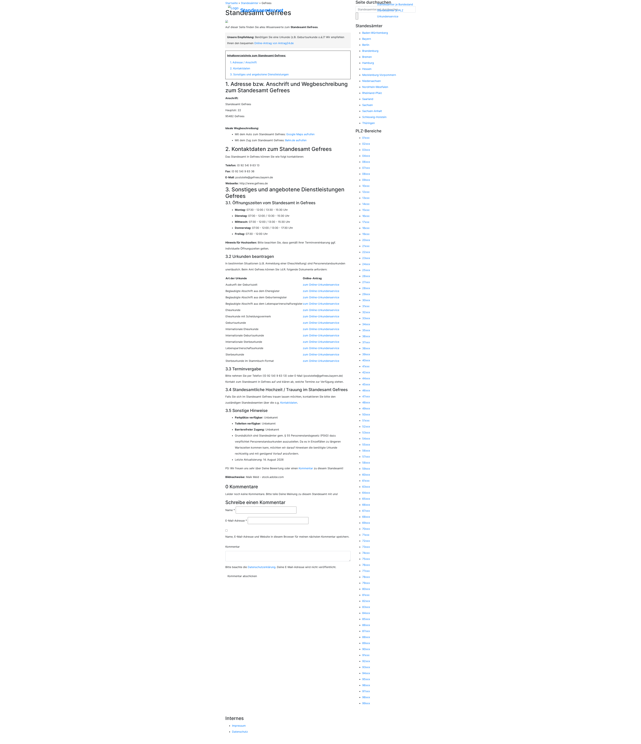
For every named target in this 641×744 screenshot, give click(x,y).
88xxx (366, 637)
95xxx (366, 679)
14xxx (366, 204)
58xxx (366, 462)
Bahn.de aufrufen (295, 140)
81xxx (366, 595)
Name (230, 510)
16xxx (366, 216)
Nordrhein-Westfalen (375, 87)
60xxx (366, 474)
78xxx (366, 577)
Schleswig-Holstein (374, 117)
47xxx (366, 396)
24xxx (366, 264)
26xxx (366, 276)
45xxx (366, 384)
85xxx (366, 619)
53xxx (366, 432)
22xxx (366, 252)
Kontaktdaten (288, 402)
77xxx (366, 571)
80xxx (366, 589)
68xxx (366, 516)
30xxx (366, 300)
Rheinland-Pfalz (372, 93)
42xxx (366, 372)
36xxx (366, 336)
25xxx (366, 270)
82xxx (366, 601)
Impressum (239, 725)
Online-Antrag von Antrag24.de (274, 43)
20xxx (366, 240)
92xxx (366, 661)
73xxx (366, 546)
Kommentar (306, 468)
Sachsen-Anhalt (372, 111)
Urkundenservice (387, 16)
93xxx (366, 667)
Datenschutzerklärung (261, 567)
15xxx (366, 210)
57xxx (366, 456)
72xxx (366, 540)
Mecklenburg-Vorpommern (379, 75)
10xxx (366, 186)
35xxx (366, 330)
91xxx (366, 655)
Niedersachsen (371, 81)
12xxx (366, 192)
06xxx (366, 161)
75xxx (366, 559)
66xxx (366, 504)
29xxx (366, 294)
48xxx (366, 402)
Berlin (365, 44)
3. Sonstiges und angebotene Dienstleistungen (259, 74)
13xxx (366, 198)
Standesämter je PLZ (390, 10)
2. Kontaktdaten (240, 68)
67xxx (366, 510)
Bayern (366, 38)
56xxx (366, 450)
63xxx (366, 486)
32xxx (366, 312)
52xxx (366, 426)
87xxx (366, 631)
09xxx (366, 179)
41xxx (366, 366)
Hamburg (368, 63)
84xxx (366, 613)
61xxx (366, 480)
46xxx (366, 390)
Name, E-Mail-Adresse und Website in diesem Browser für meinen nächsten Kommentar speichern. (287, 536)
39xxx (366, 354)
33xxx (366, 318)
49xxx (366, 408)
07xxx (366, 167)
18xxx (366, 228)
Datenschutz (240, 731)
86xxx (366, 625)
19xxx (366, 234)
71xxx (365, 534)
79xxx (366, 583)
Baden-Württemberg (375, 32)
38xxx (366, 348)
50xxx (366, 414)
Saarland (367, 99)
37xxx (366, 342)
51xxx (366, 420)
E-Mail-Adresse (236, 520)
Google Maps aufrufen (300, 134)
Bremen (367, 56)
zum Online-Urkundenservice (321, 284)
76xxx (366, 565)
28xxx (366, 288)
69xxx (366, 522)
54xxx (366, 438)
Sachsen (367, 105)
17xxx (365, 222)
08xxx (366, 173)
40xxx (366, 360)
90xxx (366, 649)
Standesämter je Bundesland (395, 4)
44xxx (366, 378)
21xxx (366, 246)
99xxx (366, 703)
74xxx (366, 552)
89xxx (366, 643)
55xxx (366, 444)
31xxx (366, 306)
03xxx (366, 149)
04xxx (366, 155)
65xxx (366, 498)
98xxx (366, 697)
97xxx (366, 691)
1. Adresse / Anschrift (243, 62)
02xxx (366, 143)
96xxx (366, 685)
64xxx (366, 492)
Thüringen (368, 123)
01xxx (366, 137)
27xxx (366, 282)
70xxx (366, 528)
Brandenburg (370, 50)
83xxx (366, 607)
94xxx (366, 673)
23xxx (366, 258)
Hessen (366, 69)
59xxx (366, 468)
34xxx (366, 324)
